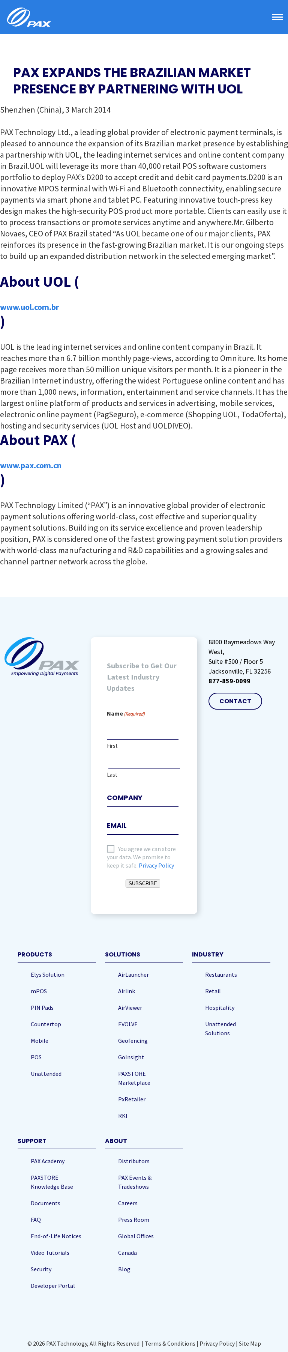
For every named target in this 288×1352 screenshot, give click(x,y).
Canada (127, 1252)
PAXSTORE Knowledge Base (52, 1182)
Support (32, 1141)
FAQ (36, 1219)
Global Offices (136, 1236)
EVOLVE (128, 1024)
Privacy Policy (156, 865)
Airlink (126, 991)
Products (35, 954)
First (112, 745)
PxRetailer (132, 1099)
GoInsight (131, 1057)
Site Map (250, 1343)
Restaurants (221, 974)
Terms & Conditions (170, 1343)
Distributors (134, 1161)
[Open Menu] (278, 17)
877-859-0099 (229, 681)
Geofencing (133, 1040)
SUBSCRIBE (143, 883)
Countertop (46, 1024)
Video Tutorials (50, 1252)
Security (41, 1269)
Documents (45, 1203)
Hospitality (219, 1007)
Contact (235, 701)
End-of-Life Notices (56, 1236)
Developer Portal (53, 1285)
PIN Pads (42, 1007)
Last (112, 774)
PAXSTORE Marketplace (134, 1078)
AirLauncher (133, 974)
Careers (128, 1203)
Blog (124, 1269)
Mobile (39, 1040)
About (116, 1141)
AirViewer (130, 1007)
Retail (213, 991)
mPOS (39, 991)
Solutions (122, 954)
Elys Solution (47, 974)
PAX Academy (47, 1161)
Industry (208, 954)
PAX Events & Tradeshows (135, 1182)
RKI (123, 1115)
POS (36, 1057)
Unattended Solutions (220, 1028)
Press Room (133, 1219)
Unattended (46, 1073)
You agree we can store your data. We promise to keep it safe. (141, 857)
